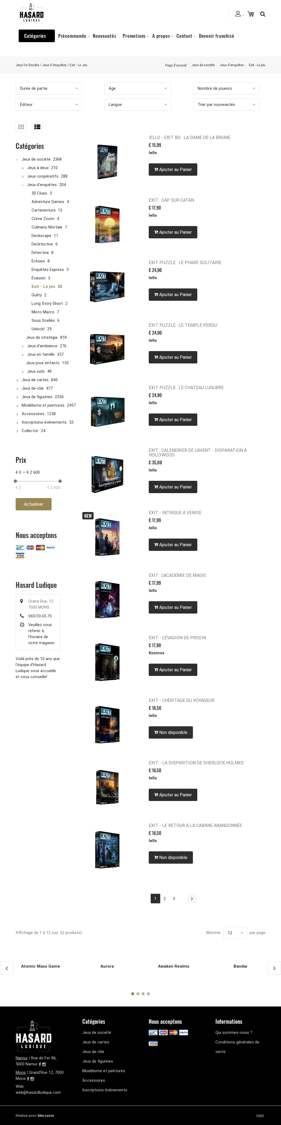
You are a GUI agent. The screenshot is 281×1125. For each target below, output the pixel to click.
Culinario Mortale (47, 227)
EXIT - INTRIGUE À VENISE (175, 512)
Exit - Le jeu (43, 286)
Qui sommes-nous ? (233, 1032)
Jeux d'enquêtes (232, 65)
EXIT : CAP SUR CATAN (171, 200)
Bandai (240, 966)
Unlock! (38, 328)
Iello (153, 152)
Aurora (107, 966)
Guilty (37, 295)
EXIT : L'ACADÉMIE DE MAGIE (177, 575)
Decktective (42, 244)
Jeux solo (36, 371)
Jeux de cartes (35, 379)
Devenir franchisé (216, 35)
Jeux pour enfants (43, 362)
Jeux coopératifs (42, 176)
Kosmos (156, 652)
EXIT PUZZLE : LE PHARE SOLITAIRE (185, 262)
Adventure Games (48, 201)
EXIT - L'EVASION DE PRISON (177, 637)
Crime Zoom (43, 218)
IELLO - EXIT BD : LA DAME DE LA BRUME (190, 137)
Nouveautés (104, 35)
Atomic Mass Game (40, 966)
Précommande (72, 35)
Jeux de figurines (37, 396)
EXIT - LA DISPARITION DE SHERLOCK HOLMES (196, 762)
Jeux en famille (41, 354)
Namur (22, 1057)
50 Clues (39, 193)
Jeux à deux (38, 167)
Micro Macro (43, 312)
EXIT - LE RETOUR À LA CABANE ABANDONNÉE (195, 825)
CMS (260, 1116)
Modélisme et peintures (43, 405)
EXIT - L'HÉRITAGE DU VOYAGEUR (181, 700)
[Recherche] (261, 14)
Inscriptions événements (44, 422)
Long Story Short (47, 303)
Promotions (134, 35)
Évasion (39, 278)
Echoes (38, 261)
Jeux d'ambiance (42, 345)
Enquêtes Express (48, 269)
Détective (40, 252)
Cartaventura (43, 210)
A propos (161, 35)
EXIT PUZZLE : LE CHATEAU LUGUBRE (186, 387)
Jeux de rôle (33, 388)
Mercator (46, 1115)
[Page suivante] (192, 898)
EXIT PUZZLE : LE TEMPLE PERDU (183, 325)
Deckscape (41, 235)
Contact (184, 35)
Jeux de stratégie (42, 337)
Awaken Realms (173, 966)
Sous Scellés (43, 320)
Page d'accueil (176, 65)
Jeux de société (203, 65)
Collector (30, 430)
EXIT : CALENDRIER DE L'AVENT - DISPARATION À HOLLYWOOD (198, 453)
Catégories (35, 35)
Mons (21, 1072)
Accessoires (33, 413)
